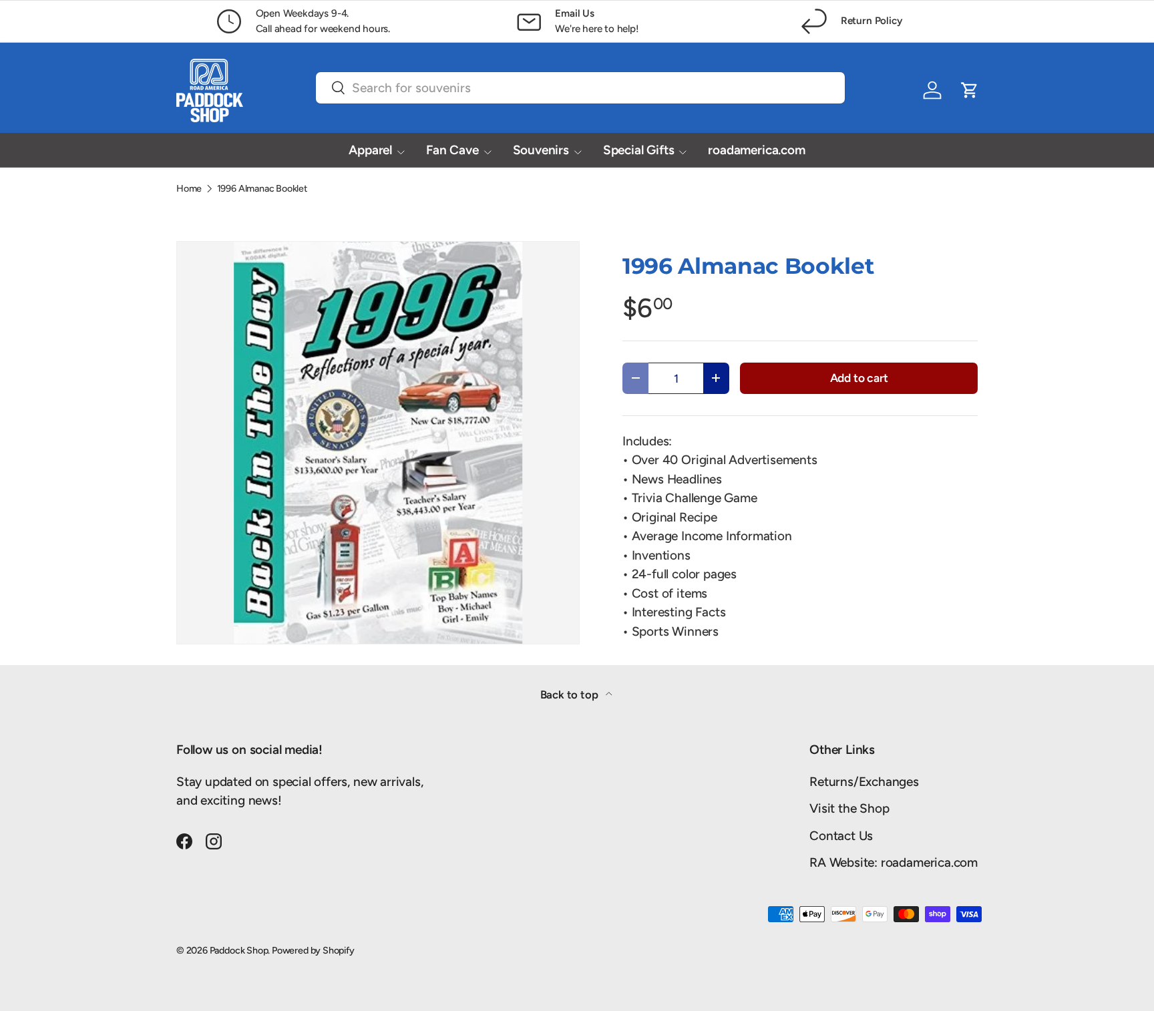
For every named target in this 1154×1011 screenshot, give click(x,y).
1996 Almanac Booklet (262, 188)
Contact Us (841, 835)
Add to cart (859, 378)
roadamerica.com (756, 150)
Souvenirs (541, 150)
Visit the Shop (849, 808)
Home (189, 188)
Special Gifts (639, 150)
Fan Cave (452, 150)
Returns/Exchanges (864, 781)
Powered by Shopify (313, 950)
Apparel (370, 150)
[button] (969, 90)
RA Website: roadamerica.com (893, 862)
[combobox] (580, 88)
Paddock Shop (239, 950)
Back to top (570, 694)
